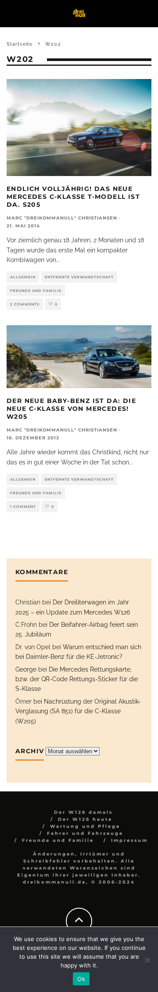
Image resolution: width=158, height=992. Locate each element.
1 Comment (23, 506)
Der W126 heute (85, 819)
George (25, 669)
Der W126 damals (83, 812)
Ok (81, 978)
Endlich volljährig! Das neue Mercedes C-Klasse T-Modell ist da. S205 (73, 196)
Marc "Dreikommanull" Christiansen (62, 218)
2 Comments (25, 304)
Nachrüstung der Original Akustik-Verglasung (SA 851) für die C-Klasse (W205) (78, 711)
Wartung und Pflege (85, 826)
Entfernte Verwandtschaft (79, 277)
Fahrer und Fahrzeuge (85, 833)
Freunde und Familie (35, 290)
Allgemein (23, 277)
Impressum (129, 840)
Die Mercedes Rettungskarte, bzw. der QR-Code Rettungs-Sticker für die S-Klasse (76, 679)
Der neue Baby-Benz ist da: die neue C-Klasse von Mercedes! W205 (71, 409)
